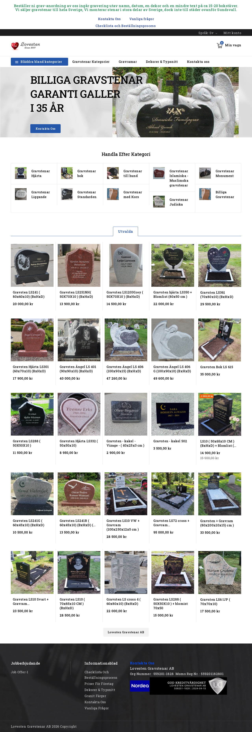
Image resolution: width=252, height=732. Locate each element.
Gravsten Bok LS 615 (216, 367)
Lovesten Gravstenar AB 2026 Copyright (44, 726)
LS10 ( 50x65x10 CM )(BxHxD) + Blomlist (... (218, 443)
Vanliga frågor (141, 19)
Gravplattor (225, 171)
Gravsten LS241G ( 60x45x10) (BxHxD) (28, 523)
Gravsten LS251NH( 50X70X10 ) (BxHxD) (76, 294)
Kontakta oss (198, 62)
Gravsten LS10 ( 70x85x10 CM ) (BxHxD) (72, 603)
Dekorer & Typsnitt (162, 62)
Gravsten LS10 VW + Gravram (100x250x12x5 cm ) (123, 525)
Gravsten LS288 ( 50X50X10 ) (27, 443)
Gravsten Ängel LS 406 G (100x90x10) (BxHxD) (172, 369)
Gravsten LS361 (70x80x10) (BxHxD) (216, 294)
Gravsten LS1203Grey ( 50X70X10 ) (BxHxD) (125, 294)
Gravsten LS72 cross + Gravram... (171, 523)
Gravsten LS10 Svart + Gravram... (31, 601)
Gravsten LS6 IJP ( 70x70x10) (215, 601)
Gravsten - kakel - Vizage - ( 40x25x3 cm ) (125, 443)
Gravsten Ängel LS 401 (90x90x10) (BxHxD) (78, 369)
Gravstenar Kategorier (91, 62)
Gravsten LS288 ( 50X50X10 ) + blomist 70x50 (170, 603)
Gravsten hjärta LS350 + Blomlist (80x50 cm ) (172, 294)
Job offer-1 (19, 672)
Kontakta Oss (46, 128)
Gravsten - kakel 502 (170, 441)
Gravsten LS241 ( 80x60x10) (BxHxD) (28, 294)
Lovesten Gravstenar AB (126, 632)
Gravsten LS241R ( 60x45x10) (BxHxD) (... (77, 523)
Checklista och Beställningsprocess (125, 26)
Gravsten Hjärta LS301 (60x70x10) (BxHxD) (31, 369)
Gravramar (128, 62)
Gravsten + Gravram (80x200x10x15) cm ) (217, 523)
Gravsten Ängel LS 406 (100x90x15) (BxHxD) (125, 369)
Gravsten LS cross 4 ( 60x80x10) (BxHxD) (124, 601)
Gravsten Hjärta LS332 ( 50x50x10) (79, 443)
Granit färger (95, 696)
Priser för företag (98, 684)
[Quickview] (50, 247)
